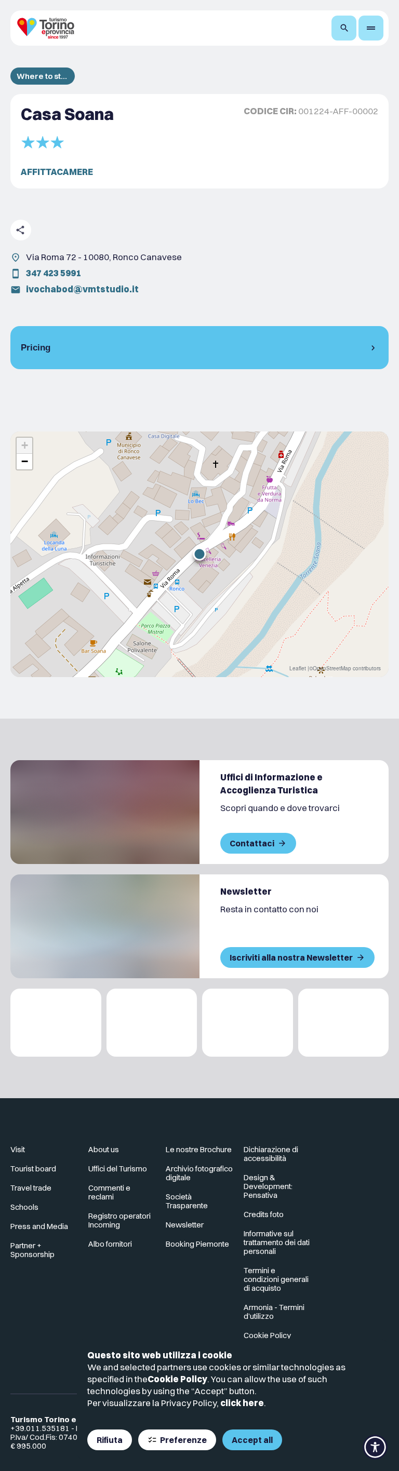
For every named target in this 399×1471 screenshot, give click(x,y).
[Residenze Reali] (247, 1023)
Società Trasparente (187, 1201)
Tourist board (33, 1168)
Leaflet (297, 668)
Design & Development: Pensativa (268, 1186)
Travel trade (30, 1188)
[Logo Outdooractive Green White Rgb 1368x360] (343, 1023)
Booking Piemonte (197, 1244)
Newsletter (185, 1225)
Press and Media (39, 1226)
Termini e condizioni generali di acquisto (276, 1279)
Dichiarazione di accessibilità (271, 1153)
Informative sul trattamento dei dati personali (277, 1242)
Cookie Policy (177, 1378)
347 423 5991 (53, 272)
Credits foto (264, 1214)
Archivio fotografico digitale (199, 1173)
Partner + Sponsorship (32, 1249)
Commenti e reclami (109, 1192)
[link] (343, 1154)
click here (242, 1402)
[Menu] (370, 28)
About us (103, 1149)
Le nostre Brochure (199, 1149)
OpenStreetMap (332, 668)
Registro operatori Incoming (119, 1220)
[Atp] (55, 1023)
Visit (17, 1149)
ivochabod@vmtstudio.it (82, 289)
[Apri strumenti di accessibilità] (375, 1447)
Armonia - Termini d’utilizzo (274, 1311)
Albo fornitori (110, 1244)
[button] (199, 554)
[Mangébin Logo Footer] (152, 1023)
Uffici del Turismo (117, 1168)
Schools (24, 1207)
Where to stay (43, 76)
